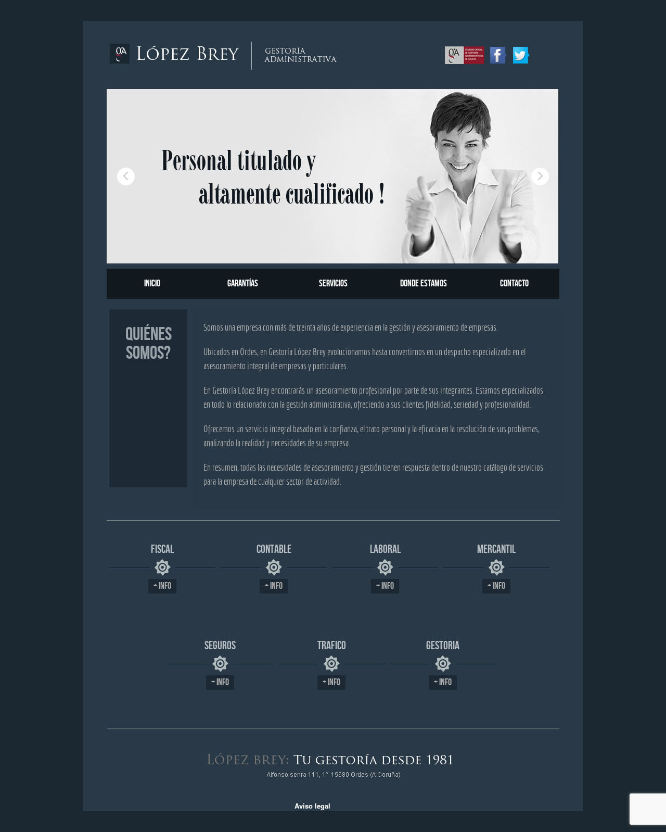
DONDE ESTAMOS (423, 283)
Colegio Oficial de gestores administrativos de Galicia (464, 54)
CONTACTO (514, 283)
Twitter (521, 54)
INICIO (152, 283)
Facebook (498, 54)
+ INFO (162, 586)
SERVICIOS (333, 283)
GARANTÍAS (242, 283)
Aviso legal (312, 806)
